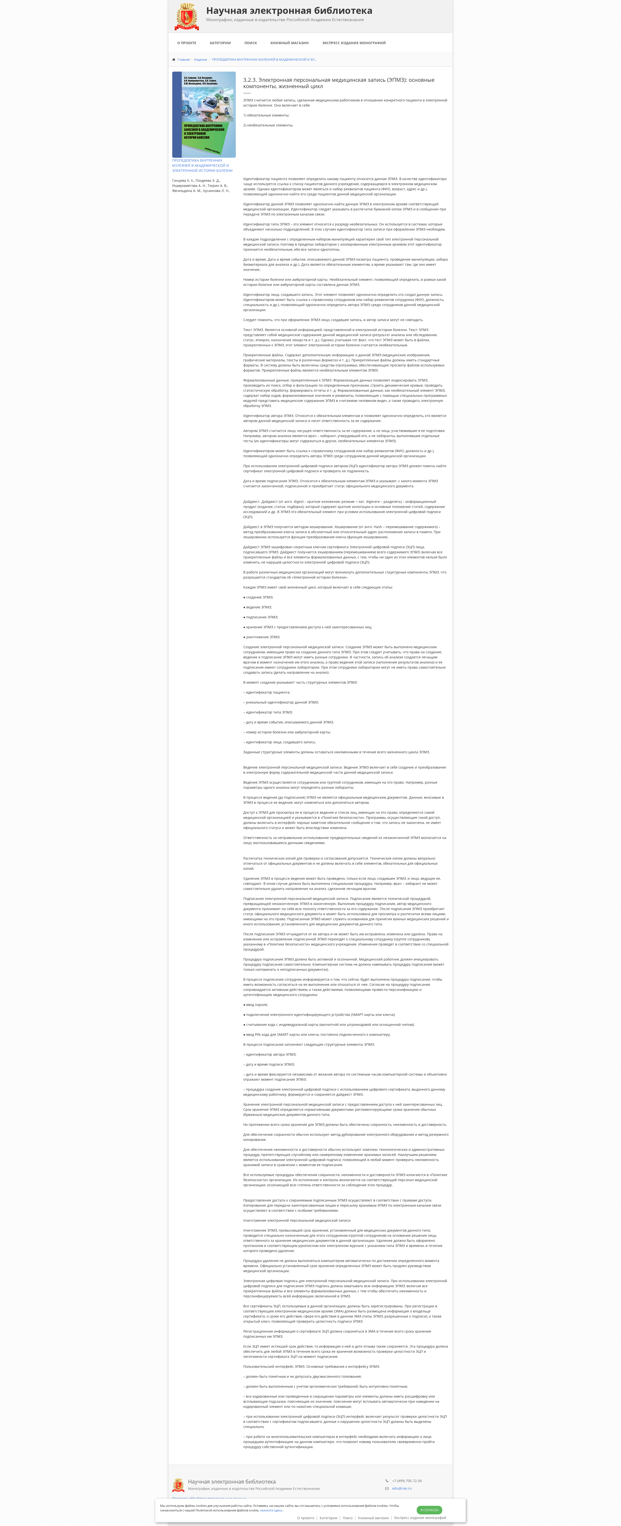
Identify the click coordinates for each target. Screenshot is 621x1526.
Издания (200, 59)
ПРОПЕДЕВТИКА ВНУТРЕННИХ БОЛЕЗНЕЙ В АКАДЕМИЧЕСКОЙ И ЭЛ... (264, 59)
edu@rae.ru (402, 1488)
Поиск (251, 43)
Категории (220, 43)
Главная (184, 59)
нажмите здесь (271, 1510)
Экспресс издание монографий (354, 43)
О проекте (186, 43)
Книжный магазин (289, 43)
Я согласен (430, 1510)
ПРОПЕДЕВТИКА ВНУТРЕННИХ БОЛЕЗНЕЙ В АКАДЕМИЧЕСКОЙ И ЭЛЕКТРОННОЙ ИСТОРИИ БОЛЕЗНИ (202, 165)
